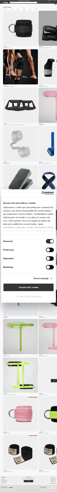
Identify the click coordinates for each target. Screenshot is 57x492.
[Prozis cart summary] (53, 2)
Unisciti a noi (3, 479)
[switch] (50, 250)
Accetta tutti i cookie (28, 287)
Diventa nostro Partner (4, 480)
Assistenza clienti (3, 483)
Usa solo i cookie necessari (28, 296)
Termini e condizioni (4, 481)
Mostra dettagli (41, 278)
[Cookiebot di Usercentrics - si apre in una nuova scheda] (42, 193)
